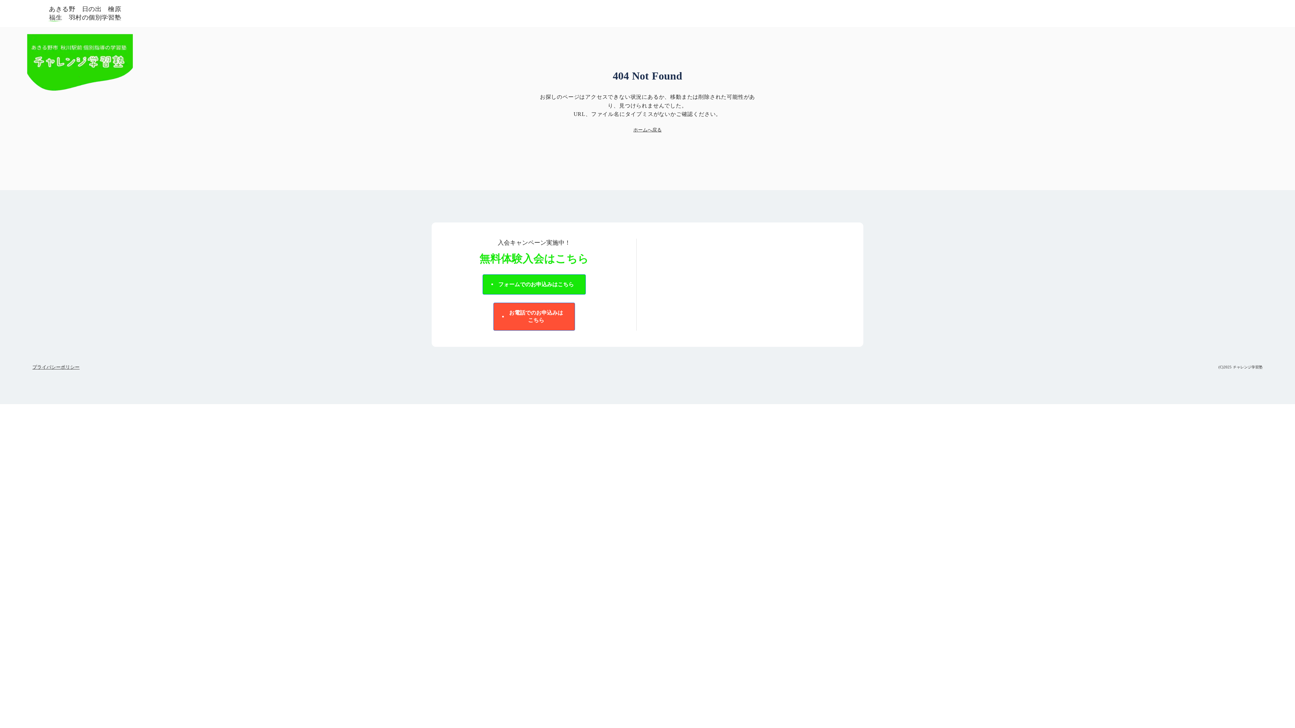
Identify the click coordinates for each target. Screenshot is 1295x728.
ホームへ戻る (647, 129)
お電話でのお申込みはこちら (536, 316)
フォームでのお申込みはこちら (536, 284)
